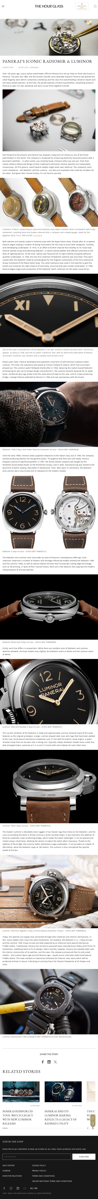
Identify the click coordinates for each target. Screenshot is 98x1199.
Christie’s (37, 235)
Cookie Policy (39, 1165)
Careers (6, 1170)
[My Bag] (92, 1117)
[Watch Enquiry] (92, 1123)
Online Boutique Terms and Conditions (52, 1181)
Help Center (9, 1165)
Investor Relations (12, 1176)
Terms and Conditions (43, 1176)
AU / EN (33, 1188)
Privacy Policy (39, 1170)
